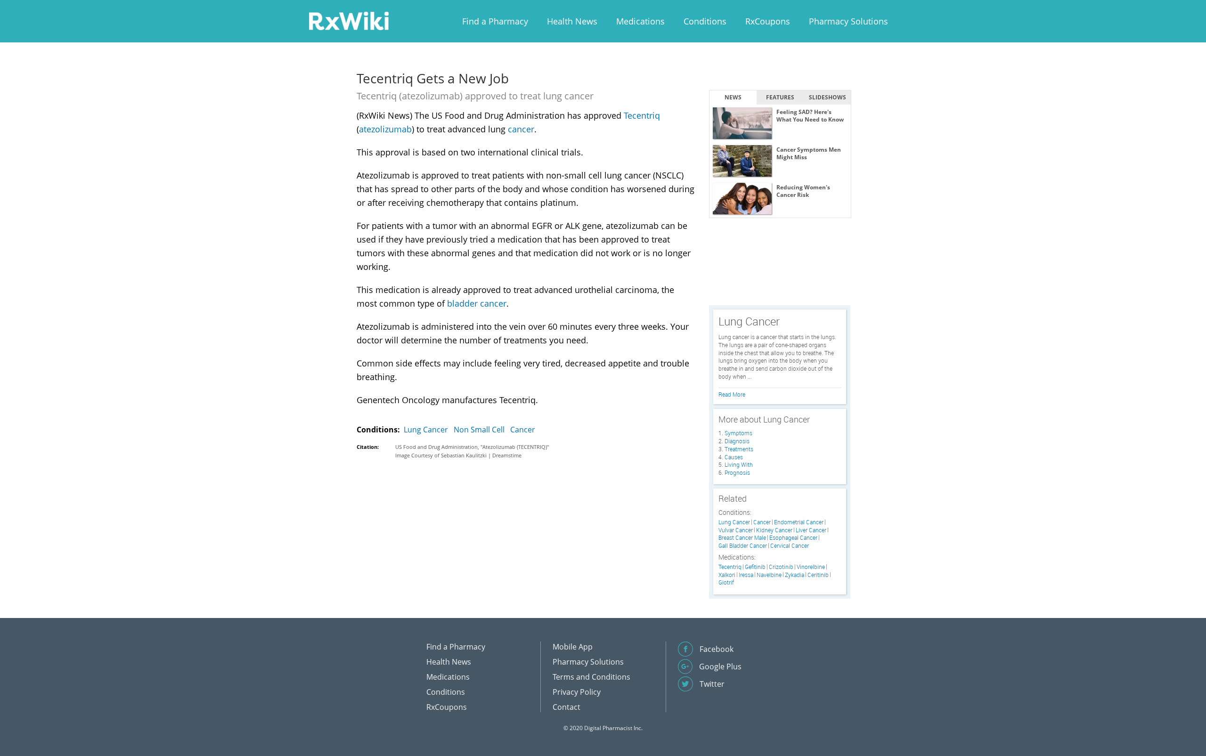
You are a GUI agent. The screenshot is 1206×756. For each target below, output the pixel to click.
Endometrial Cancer (798, 522)
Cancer (522, 429)
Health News (572, 21)
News (733, 97)
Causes (734, 457)
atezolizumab (385, 129)
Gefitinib (755, 566)
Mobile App (573, 647)
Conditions (705, 21)
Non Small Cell (479, 429)
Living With (739, 464)
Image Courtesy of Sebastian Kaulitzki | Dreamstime (458, 455)
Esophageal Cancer (793, 537)
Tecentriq (642, 115)
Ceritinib (818, 574)
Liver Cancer (811, 530)
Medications (640, 21)
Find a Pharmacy (495, 21)
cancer (521, 129)
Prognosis (737, 472)
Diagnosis (737, 441)
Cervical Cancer (789, 545)
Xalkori (726, 574)
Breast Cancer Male (742, 537)
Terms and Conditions (591, 677)
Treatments (739, 449)
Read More (731, 394)
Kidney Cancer (774, 530)
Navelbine (769, 574)
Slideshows (827, 97)
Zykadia (794, 574)
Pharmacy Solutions (848, 21)
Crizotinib (781, 566)
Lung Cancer (426, 429)
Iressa (746, 574)
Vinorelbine (811, 566)
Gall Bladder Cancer (742, 545)
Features (780, 97)
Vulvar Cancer (735, 530)
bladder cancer (476, 303)
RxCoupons (767, 21)
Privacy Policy (577, 692)
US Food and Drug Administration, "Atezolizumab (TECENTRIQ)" (472, 446)
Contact (566, 707)
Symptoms (738, 433)
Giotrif (726, 582)
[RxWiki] (349, 20)
